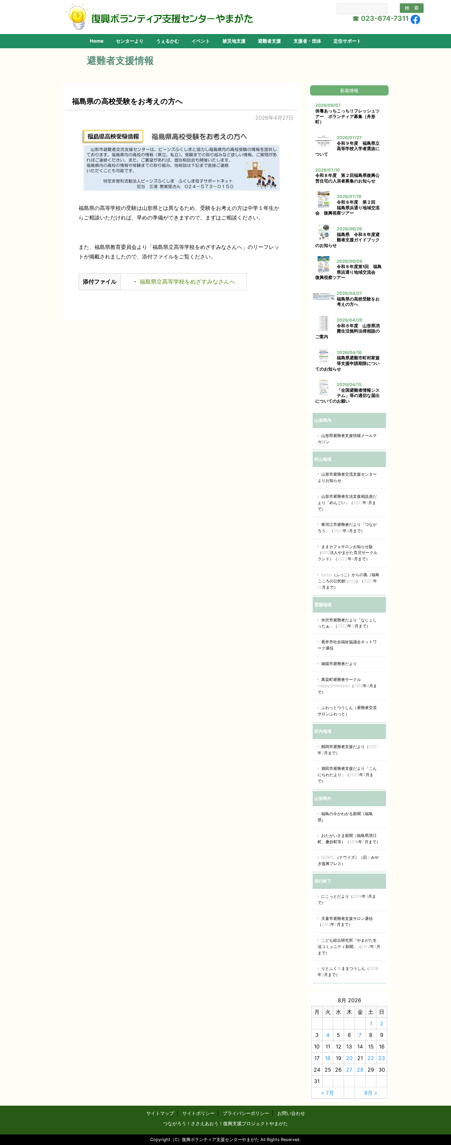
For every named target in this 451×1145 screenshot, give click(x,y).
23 (381, 1058)
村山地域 (322, 459)
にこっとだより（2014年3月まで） (347, 899)
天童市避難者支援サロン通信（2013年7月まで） (345, 921)
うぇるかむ (167, 41)
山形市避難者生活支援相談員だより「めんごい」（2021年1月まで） (347, 502)
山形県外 (322, 798)
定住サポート (347, 41)
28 (360, 1069)
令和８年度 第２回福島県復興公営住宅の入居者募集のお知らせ (347, 178)
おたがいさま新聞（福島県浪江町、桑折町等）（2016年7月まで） (349, 838)
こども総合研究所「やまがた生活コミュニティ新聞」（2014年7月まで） (349, 946)
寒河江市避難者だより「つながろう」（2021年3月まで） (347, 527)
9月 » (370, 1092)
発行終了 (322, 881)
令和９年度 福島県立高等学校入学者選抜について (347, 149)
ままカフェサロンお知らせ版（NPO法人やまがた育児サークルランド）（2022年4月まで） (347, 553)
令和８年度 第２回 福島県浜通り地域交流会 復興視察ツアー (347, 208)
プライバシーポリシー (246, 1113)
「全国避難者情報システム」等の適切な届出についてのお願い (347, 396)
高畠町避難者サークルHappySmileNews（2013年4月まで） (347, 685)
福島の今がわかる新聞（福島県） (345, 816)
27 (349, 1069)
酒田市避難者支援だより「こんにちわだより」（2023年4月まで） (347, 774)
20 (349, 1058)
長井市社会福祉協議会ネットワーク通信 (347, 645)
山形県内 (322, 420)
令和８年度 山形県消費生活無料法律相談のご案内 (347, 331)
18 (327, 1058)
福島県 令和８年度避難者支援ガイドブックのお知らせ (347, 240)
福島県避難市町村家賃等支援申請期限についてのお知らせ (347, 363)
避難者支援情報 (120, 60)
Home (97, 41)
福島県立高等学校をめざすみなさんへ (186, 281)
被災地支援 (234, 41)
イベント (200, 41)
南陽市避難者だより (339, 663)
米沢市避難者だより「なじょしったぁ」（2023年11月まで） (347, 623)
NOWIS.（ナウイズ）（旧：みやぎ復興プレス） (348, 860)
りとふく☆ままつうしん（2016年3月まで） (348, 971)
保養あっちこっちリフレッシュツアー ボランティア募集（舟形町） (347, 116)
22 (370, 1058)
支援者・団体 (307, 41)
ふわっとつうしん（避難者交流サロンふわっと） (347, 710)
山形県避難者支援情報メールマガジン (347, 438)
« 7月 (327, 1092)
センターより (130, 41)
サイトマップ (160, 1113)
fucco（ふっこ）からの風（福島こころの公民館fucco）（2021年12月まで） (348, 581)
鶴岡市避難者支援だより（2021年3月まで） (348, 749)
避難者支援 (269, 41)
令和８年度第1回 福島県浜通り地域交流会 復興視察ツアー (348, 272)
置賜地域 (322, 604)
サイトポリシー (198, 1113)
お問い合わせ (291, 1113)
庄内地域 (322, 731)
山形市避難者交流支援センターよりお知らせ (347, 477)
